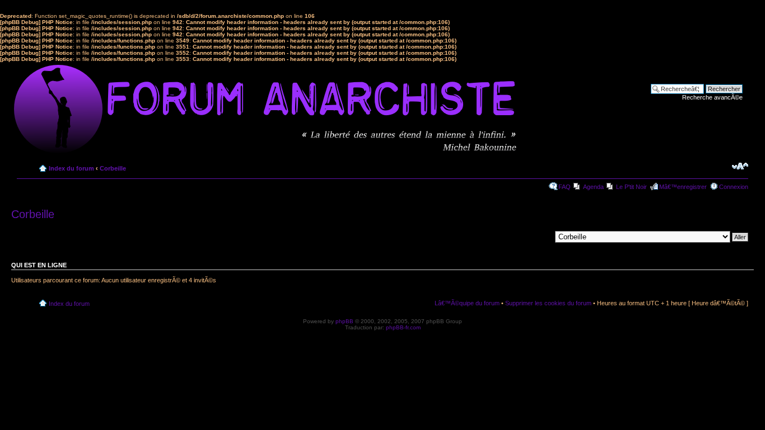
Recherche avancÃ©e (712, 97)
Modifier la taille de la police (740, 166)
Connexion (733, 186)
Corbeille (113, 168)
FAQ (564, 186)
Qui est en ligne (39, 265)
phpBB (344, 321)
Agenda (593, 186)
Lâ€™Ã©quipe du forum (467, 303)
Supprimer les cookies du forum (548, 303)
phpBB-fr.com (403, 327)
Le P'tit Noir (631, 186)
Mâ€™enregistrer (683, 186)
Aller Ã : (540, 236)
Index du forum (71, 168)
